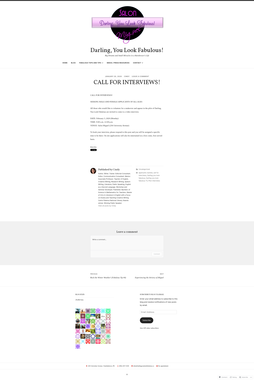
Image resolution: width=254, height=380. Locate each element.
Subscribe (146, 320)
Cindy (127, 76)
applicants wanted (145, 173)
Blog (73, 63)
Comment (157, 254)
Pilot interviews (154, 181)
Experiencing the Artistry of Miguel (149, 276)
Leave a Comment (140, 76)
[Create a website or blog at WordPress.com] (127, 374)
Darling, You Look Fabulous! (127, 50)
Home (65, 63)
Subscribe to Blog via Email (152, 295)
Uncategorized (144, 169)
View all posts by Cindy (107, 206)
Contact (137, 63)
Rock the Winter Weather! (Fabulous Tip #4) (108, 276)
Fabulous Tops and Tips (90, 63)
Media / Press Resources (118, 63)
